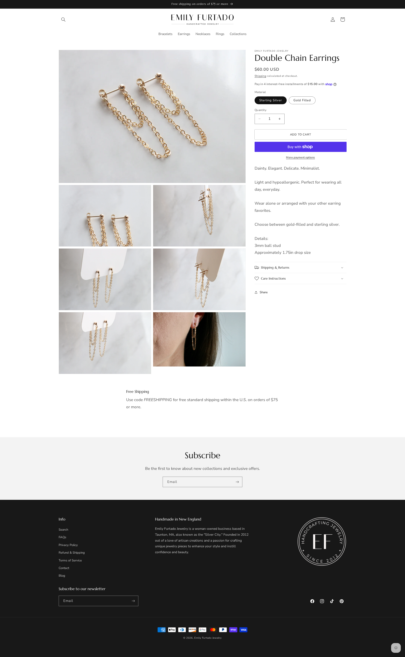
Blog (62, 575)
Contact (64, 568)
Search (63, 529)
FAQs (62, 537)
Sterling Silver (270, 100)
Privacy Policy (68, 545)
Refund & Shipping (72, 552)
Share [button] (264, 292)
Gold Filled (302, 100)
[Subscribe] (237, 482)
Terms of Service (70, 560)
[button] (63, 19)
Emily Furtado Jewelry (207, 637)
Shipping (260, 76)
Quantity (260, 110)
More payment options (300, 157)
